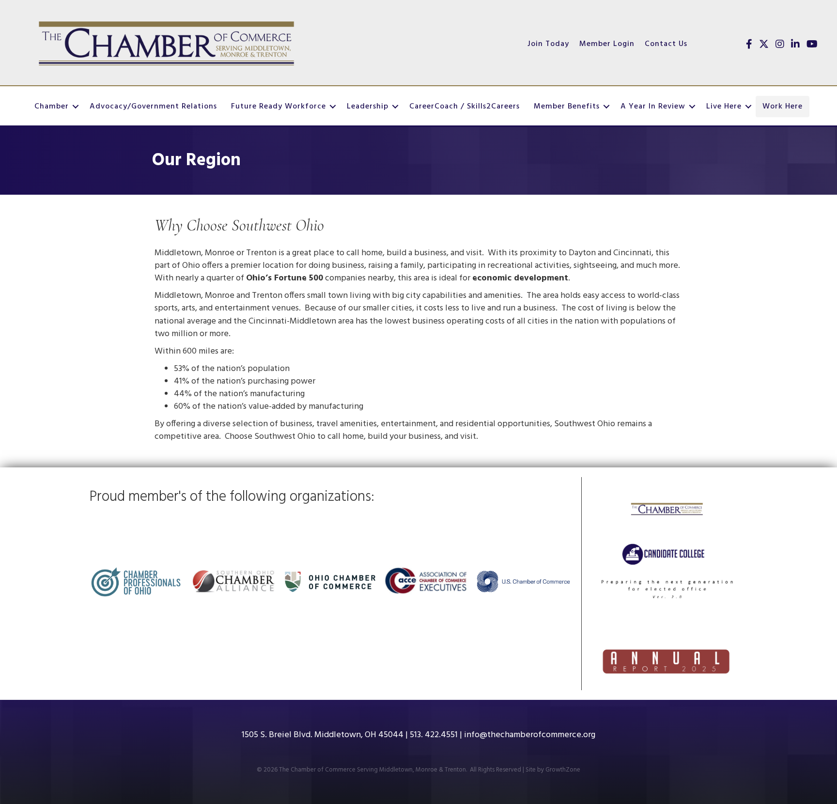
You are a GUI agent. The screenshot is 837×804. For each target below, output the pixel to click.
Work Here (782, 106)
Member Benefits (567, 106)
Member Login (607, 44)
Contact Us (666, 44)
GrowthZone (562, 770)
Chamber (51, 106)
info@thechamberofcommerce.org (529, 735)
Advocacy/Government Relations (153, 106)
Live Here (724, 106)
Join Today (548, 44)
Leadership (367, 106)
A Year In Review (652, 106)
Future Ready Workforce (278, 106)
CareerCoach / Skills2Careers (464, 106)
